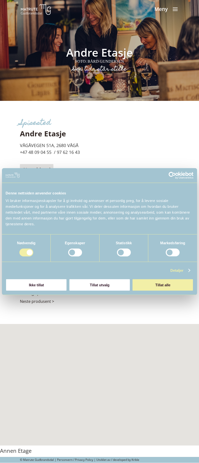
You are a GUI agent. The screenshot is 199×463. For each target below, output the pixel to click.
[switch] (75, 252)
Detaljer (177, 270)
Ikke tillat (36, 285)
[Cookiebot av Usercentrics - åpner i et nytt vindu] (172, 175)
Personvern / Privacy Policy (75, 460)
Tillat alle (162, 285)
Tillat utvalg (99, 285)
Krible (135, 460)
